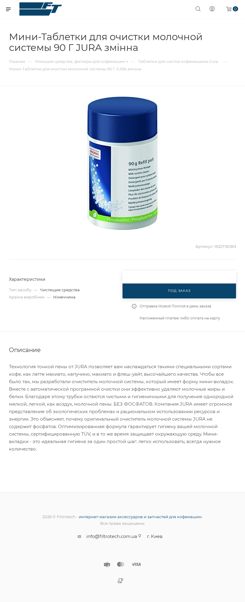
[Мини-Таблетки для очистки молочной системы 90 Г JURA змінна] (122, 163)
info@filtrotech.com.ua (111, 536)
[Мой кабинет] (212, 9)
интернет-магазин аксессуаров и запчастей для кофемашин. (141, 516)
